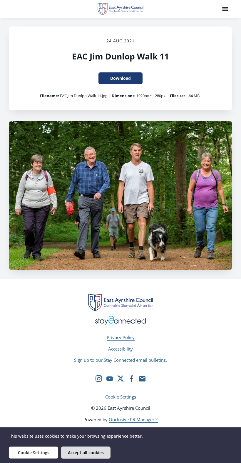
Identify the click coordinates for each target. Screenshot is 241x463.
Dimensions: (123, 95)
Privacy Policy (121, 337)
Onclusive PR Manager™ (133, 419)
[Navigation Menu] (225, 9)
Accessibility (120, 349)
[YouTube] (109, 378)
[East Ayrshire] (120, 302)
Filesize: (177, 95)
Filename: (49, 95)
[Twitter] (120, 378)
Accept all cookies (86, 452)
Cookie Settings (120, 397)
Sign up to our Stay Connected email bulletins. (120, 360)
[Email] (142, 378)
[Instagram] (99, 378)
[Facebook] (131, 378)
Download (120, 78)
